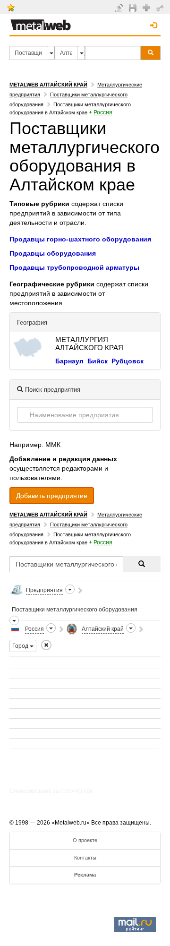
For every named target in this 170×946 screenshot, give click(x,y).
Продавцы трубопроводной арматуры (74, 267)
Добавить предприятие (51, 495)
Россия (103, 112)
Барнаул (69, 361)
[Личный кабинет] (161, 7)
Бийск (97, 361)
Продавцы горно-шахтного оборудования (80, 239)
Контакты (85, 857)
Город (21, 646)
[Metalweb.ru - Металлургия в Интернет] (40, 22)
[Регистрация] (148, 7)
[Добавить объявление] (120, 7)
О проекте (85, 840)
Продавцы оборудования (52, 253)
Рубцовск (127, 361)
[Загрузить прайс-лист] (134, 7)
